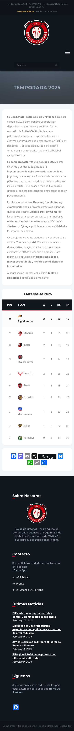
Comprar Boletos (25, 11)
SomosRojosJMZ (19, 4)
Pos (10, 304)
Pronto (20, 583)
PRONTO (36, 4)
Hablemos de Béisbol (46, 11)
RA (67, 304)
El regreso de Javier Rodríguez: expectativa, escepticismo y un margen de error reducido (36, 629)
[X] (34, 456)
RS (59, 304)
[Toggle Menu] (67, 52)
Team (21, 304)
